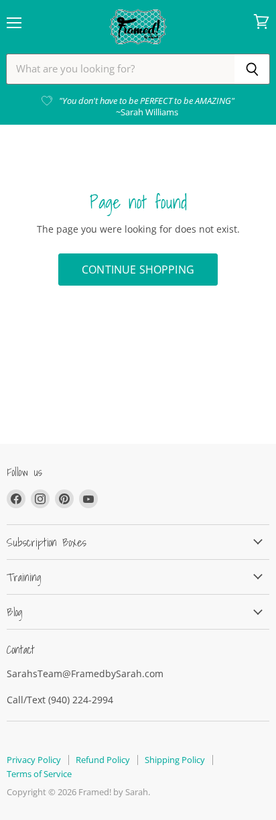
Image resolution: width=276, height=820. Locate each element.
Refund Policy (103, 760)
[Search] (252, 69)
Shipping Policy (175, 760)
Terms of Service (39, 774)
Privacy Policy (34, 760)
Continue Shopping (138, 269)
